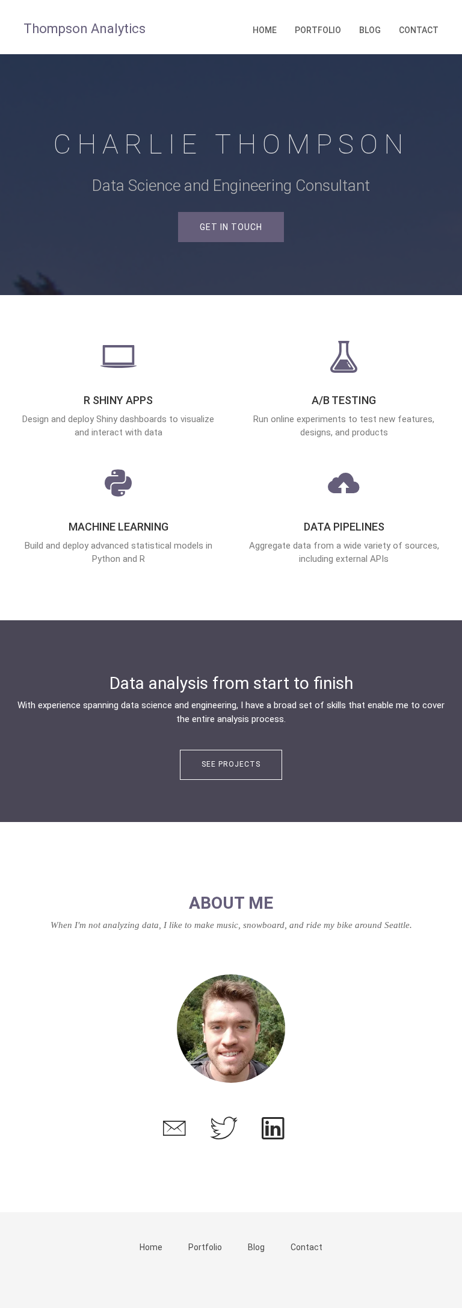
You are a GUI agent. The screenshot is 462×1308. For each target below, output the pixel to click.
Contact (419, 30)
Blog (370, 30)
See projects (231, 764)
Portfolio (318, 30)
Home (265, 30)
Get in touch (231, 227)
